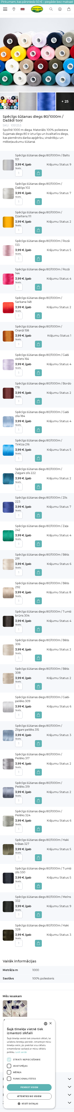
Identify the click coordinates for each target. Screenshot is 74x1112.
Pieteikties (59, 9)
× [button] (50, 1023)
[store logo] (37, 9)
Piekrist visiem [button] (29, 1087)
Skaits (18, 168)
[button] (22, 9)
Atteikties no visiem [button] (29, 1096)
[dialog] (29, 1064)
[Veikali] (14, 9)
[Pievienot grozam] (38, 173)
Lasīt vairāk (21, 1052)
